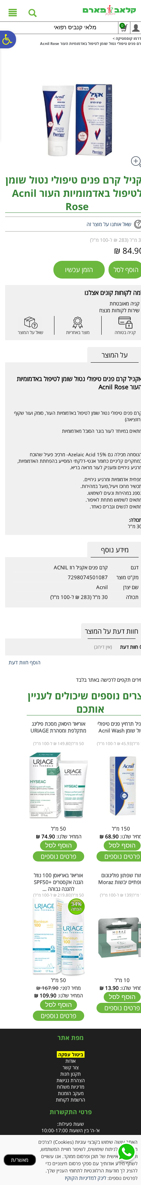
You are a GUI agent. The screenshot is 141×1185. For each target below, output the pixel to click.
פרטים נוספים (58, 856)
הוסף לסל (122, 845)
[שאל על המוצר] (30, 323)
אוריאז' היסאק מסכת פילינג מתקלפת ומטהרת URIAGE (58, 727)
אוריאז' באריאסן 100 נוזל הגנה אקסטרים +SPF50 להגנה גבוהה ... (58, 882)
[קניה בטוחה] (125, 323)
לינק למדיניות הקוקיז (85, 1177)
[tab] (114, 355)
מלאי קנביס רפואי (75, 27)
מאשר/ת (19, 1159)
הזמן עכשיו (79, 269)
